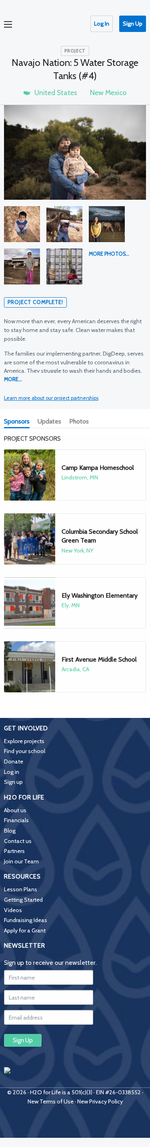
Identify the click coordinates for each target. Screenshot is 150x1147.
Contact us (18, 841)
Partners (14, 851)
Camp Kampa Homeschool (98, 467)
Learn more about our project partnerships (51, 398)
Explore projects (24, 741)
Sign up (13, 781)
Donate (13, 761)
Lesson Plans (20, 889)
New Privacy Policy (100, 1101)
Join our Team (21, 861)
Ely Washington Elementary (100, 595)
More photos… (109, 254)
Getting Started (23, 899)
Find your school (24, 751)
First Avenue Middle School (99, 659)
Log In (101, 23)
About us (15, 810)
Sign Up (132, 23)
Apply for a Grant (25, 930)
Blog (10, 830)
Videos (13, 910)
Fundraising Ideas (25, 920)
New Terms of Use (51, 1101)
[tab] (18, 421)
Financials (16, 820)
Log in (11, 771)
